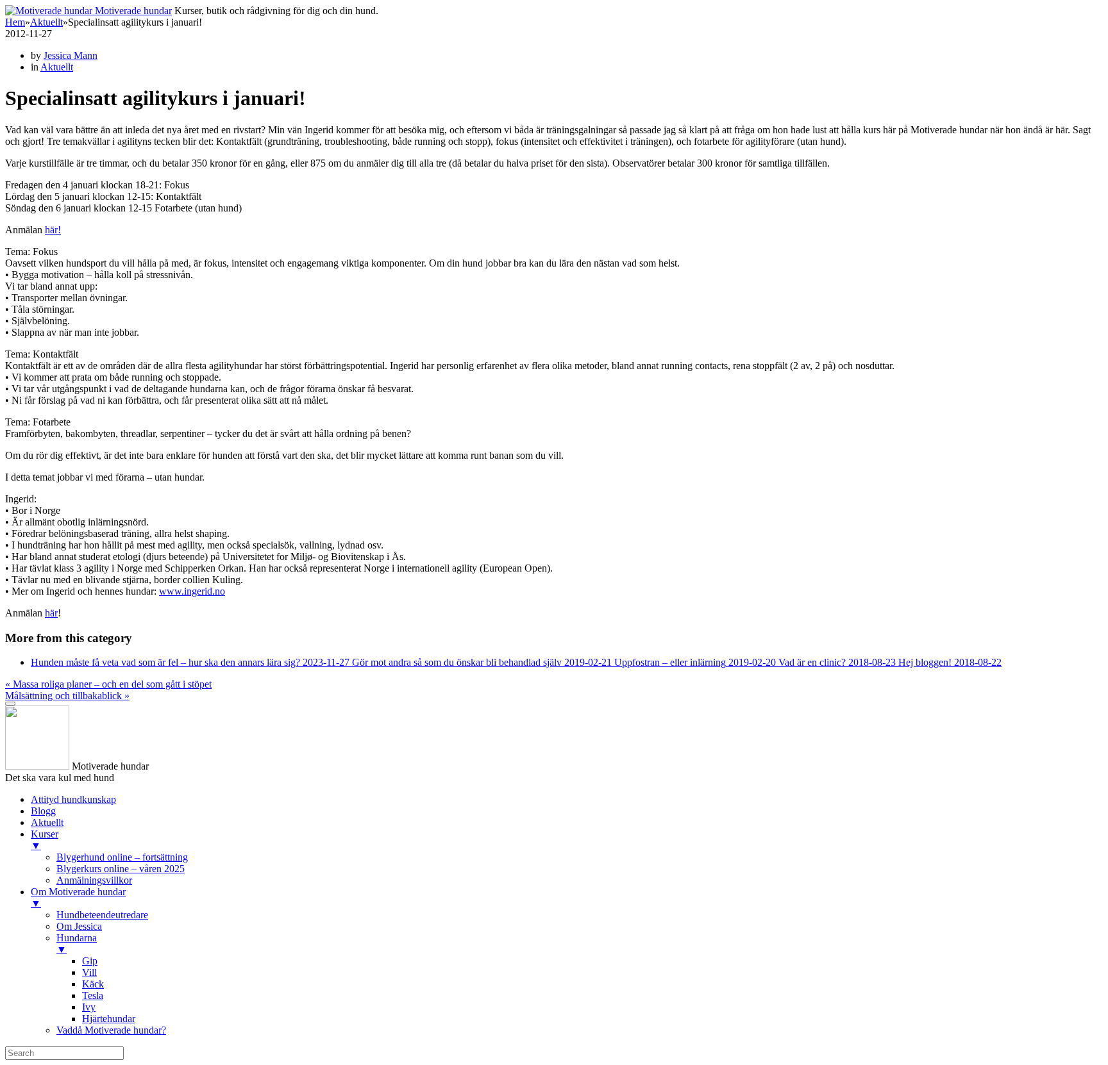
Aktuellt (46, 22)
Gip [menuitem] (89, 960)
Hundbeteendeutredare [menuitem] (102, 914)
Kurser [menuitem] (44, 840)
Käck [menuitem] (93, 983)
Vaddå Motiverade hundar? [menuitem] (111, 1030)
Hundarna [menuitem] (76, 943)
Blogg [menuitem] (43, 810)
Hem (15, 22)
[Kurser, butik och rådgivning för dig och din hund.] (50, 10)
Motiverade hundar (133, 10)
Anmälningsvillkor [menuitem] (94, 880)
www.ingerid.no (192, 591)
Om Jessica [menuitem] (79, 926)
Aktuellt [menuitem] (47, 822)
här (51, 612)
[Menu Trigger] (10, 704)
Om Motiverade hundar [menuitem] (78, 897)
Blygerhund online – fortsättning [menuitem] (122, 857)
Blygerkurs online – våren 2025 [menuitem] (120, 868)
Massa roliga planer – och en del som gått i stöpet (108, 684)
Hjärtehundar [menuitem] (108, 1018)
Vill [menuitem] (89, 972)
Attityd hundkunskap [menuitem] (73, 799)
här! (53, 229)
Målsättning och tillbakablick (67, 695)
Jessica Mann (70, 55)
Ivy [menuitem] (89, 1007)
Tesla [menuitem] (92, 995)
